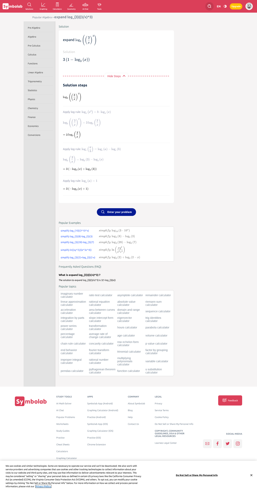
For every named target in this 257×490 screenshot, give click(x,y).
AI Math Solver (64, 403)
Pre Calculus (34, 45)
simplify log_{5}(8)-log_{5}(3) (77, 236)
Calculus (32, 54)
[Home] (31, 401)
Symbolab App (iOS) (97, 424)
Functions (33, 63)
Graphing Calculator (66, 458)
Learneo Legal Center (166, 443)
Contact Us (133, 424)
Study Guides (63, 431)
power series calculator (69, 327)
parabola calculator (157, 327)
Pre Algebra (34, 27)
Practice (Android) (96, 417)
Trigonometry (35, 81)
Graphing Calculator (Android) (102, 410)
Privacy (158, 403)
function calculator (128, 370)
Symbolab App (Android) (100, 403)
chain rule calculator (73, 343)
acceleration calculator (68, 311)
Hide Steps (114, 76)
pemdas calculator (72, 370)
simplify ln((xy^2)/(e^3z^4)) (76, 250)
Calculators (62, 451)
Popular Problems (65, 417)
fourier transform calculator (99, 352)
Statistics (32, 90)
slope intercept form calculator (101, 319)
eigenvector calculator (124, 319)
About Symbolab (136, 403)
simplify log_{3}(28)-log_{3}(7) (77, 242)
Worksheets (62, 424)
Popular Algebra (42, 17)
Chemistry (33, 108)
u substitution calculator (153, 371)
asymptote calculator (130, 295)
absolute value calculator (126, 303)
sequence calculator (157, 311)
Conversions (34, 135)
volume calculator (156, 335)
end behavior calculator (69, 352)
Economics (33, 126)
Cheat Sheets (63, 444)
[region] (128, 475)
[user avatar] (249, 6)
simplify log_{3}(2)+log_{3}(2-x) (78, 257)
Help (130, 417)
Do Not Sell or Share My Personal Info (174, 424)
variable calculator (156, 361)
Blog (130, 410)
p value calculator (156, 343)
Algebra (32, 36)
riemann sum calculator (153, 303)
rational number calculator (98, 361)
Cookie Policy (162, 417)
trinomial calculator (129, 351)
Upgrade (236, 6)
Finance (31, 117)
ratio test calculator (100, 295)
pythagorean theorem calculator (102, 371)
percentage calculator (68, 335)
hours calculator (127, 327)
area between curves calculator (102, 311)
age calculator (126, 335)
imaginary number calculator (72, 295)
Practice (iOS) (94, 437)
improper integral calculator (71, 361)
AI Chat (60, 410)
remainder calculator (158, 295)
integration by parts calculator (72, 319)
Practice (60, 437)
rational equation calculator (99, 303)
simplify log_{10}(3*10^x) (75, 230)
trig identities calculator (153, 319)
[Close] (251, 475)
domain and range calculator (128, 311)
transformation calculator (98, 327)
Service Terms (162, 410)
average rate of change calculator (100, 335)
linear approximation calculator (73, 303)
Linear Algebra (35, 72)
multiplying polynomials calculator (124, 361)
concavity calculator (101, 343)
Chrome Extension (96, 444)
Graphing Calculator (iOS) (100, 431)
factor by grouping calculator (156, 352)
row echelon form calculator (128, 344)
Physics (31, 99)
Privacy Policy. (43, 486)
